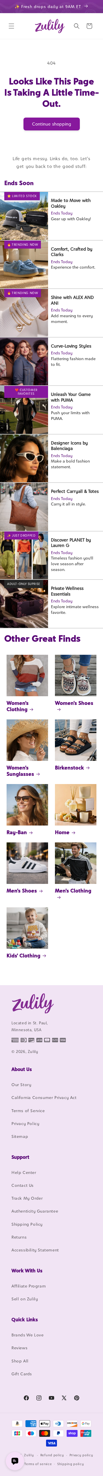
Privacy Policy (25, 1123)
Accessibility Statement (35, 1249)
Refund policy (52, 1455)
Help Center (23, 1172)
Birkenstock (69, 768)
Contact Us (22, 1185)
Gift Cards (21, 1373)
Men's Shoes (22, 891)
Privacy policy (81, 1455)
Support (20, 1157)
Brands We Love (27, 1334)
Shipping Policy (27, 1224)
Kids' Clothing (23, 956)
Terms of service (38, 1464)
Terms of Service (28, 1110)
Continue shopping (51, 124)
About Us (21, 1069)
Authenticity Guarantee (34, 1211)
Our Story (21, 1084)
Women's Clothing (18, 706)
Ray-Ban (17, 832)
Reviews (19, 1347)
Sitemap (19, 1136)
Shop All (20, 1360)
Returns (19, 1237)
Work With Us (26, 1270)
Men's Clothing (73, 891)
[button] (11, 26)
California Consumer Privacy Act (44, 1097)
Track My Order (27, 1198)
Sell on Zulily (24, 1298)
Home (62, 832)
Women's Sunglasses (20, 771)
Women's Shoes (74, 703)
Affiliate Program (28, 1285)
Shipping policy (70, 1464)
